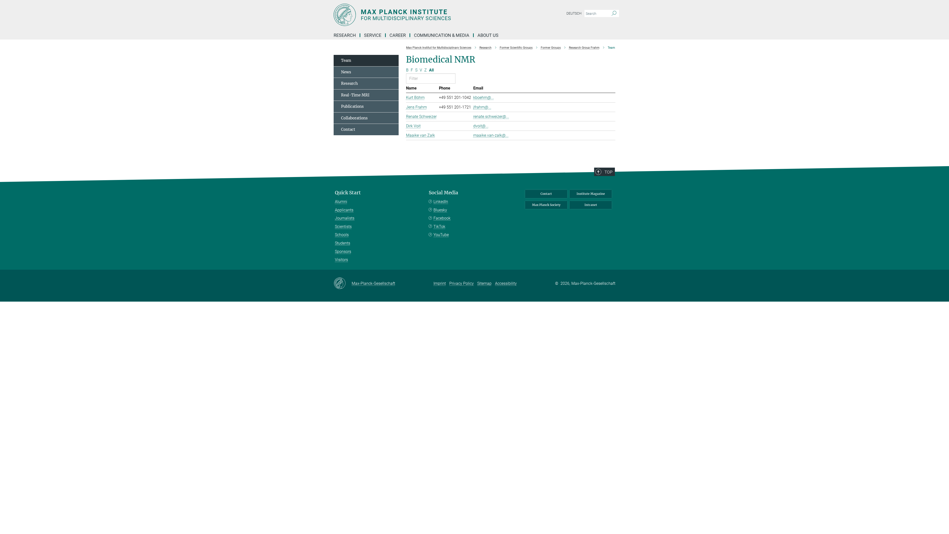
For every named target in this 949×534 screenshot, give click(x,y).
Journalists (344, 218)
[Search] (614, 13)
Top (608, 172)
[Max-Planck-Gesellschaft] (343, 283)
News (346, 72)
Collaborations (354, 118)
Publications (352, 106)
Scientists (343, 226)
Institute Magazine (591, 194)
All (431, 70)
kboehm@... (483, 97)
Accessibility (506, 283)
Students (342, 243)
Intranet (590, 205)
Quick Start (348, 193)
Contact (348, 129)
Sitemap (484, 283)
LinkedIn (440, 201)
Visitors (341, 259)
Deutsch (574, 13)
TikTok (439, 226)
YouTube (441, 234)
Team (346, 60)
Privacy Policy (461, 283)
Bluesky (440, 210)
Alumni (341, 201)
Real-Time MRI (355, 95)
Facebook (442, 218)
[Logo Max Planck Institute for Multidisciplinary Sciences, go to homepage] (426, 15)
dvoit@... (481, 126)
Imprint (439, 283)
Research (349, 83)
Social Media (443, 193)
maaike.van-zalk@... (491, 135)
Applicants (344, 210)
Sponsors (343, 251)
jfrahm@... (482, 107)
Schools (342, 234)
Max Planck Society (546, 205)
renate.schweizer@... (491, 116)
